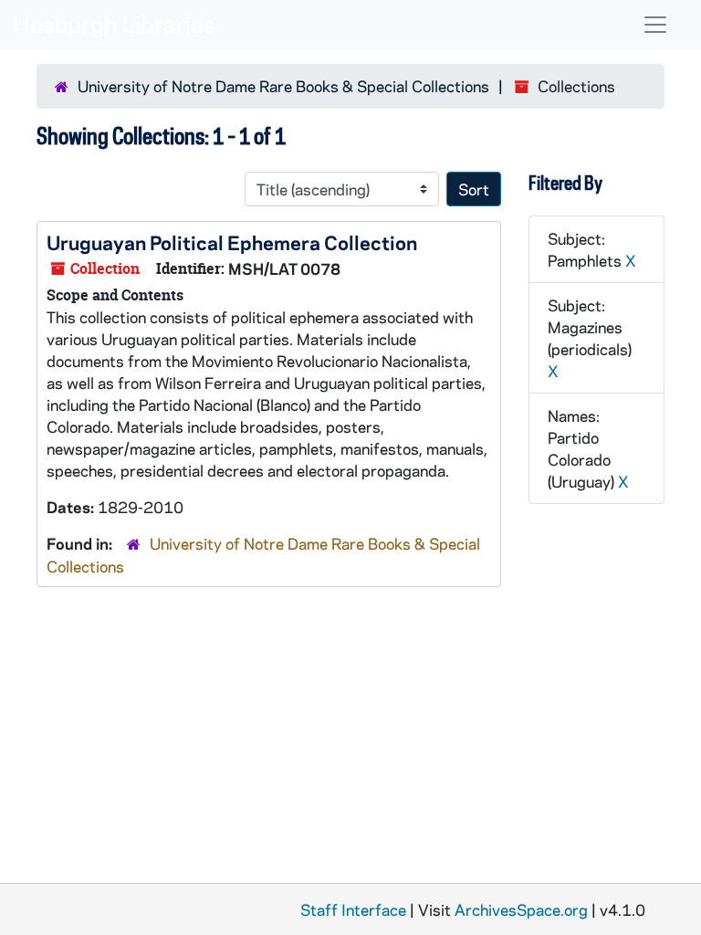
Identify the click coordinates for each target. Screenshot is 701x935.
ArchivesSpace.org (521, 909)
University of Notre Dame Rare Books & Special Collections (283, 86)
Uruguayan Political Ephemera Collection (232, 242)
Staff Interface (353, 909)
